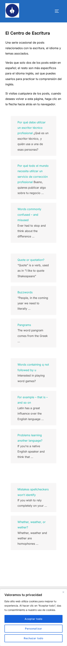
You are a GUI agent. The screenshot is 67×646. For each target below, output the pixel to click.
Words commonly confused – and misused (29, 214)
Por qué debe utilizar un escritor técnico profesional (32, 127)
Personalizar (33, 628)
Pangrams (24, 325)
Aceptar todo (33, 618)
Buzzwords (25, 292)
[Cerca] (63, 592)
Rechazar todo (33, 638)
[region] (33, 617)
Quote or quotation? (31, 260)
